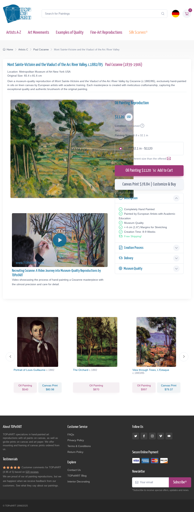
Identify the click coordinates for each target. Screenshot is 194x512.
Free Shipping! (133, 236)
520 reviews (32, 472)
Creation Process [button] (133, 248)
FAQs (70, 434)
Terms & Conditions (79, 446)
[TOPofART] (17, 13)
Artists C (23, 49)
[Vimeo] (160, 436)
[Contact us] (169, 158)
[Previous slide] (10, 356)
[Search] (162, 13)
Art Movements (38, 32)
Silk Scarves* (138, 32)
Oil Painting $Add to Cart (149, 170)
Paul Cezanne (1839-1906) (123, 65)
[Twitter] (135, 436)
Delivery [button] (128, 258)
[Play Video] (59, 240)
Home (10, 49)
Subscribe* (180, 482)
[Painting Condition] (142, 125)
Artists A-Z (13, 32)
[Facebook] (144, 436)
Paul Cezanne (41, 49)
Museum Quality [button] (133, 268)
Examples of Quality (70, 32)
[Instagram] (152, 436)
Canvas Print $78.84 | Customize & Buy (149, 184)
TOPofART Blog (77, 475)
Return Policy (75, 451)
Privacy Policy (75, 440)
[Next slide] (183, 356)
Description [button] (131, 198)
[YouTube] (169, 436)
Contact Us (74, 469)
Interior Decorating (78, 481)
